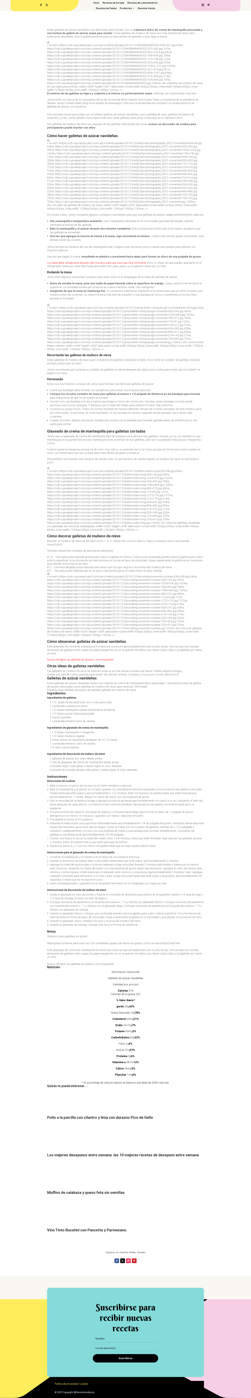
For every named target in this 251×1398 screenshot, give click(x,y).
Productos (126, 8)
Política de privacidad (66, 1383)
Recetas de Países (106, 8)
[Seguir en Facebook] (41, 5)
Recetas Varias (146, 8)
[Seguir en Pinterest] (208, 5)
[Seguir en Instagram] (202, 5)
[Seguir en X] (46, 5)
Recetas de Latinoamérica (142, 2)
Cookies (83, 1383)
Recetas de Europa (113, 2)
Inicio (96, 2)
